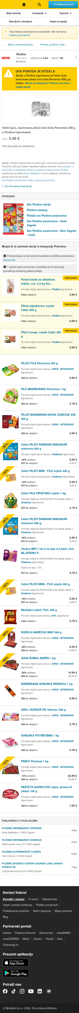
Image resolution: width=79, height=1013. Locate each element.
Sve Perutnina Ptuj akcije (18, 186)
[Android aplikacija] (16, 973)
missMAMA (63, 933)
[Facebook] (5, 991)
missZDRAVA (11, 939)
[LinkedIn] (40, 991)
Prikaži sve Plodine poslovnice (47, 215)
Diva (60, 939)
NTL (54, 615)
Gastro (38, 939)
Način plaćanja (42, 911)
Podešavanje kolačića (16, 911)
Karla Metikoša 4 (33, 173)
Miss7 (26, 939)
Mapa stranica (63, 911)
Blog (5, 917)
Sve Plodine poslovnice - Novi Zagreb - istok (51, 233)
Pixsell (49, 939)
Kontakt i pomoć (14, 899)
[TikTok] (13, 991)
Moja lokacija (14, 13)
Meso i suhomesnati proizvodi (23, 44)
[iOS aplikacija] (16, 962)
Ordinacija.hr (10, 945)
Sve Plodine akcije (39, 204)
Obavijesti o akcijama (20, 21)
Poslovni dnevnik (25, 933)
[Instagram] (22, 991)
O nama (33, 899)
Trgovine (64, 13)
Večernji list (46, 933)
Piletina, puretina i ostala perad (55, 44)
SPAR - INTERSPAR (63, 369)
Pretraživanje (39, 4)
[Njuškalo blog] (49, 991)
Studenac (57, 454)
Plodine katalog (37, 210)
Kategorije (38, 13)
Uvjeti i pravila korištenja (17, 905)
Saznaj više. (9, 259)
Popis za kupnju (58, 21)
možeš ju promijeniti (19, 35)
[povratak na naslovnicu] (8, 4)
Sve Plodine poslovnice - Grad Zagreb (47, 223)
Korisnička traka (23, 4)
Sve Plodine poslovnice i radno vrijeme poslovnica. (28, 180)
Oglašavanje (49, 899)
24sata (7, 933)
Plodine (64, 169)
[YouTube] (31, 991)
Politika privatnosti (47, 905)
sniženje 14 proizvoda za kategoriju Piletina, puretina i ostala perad (38, 168)
